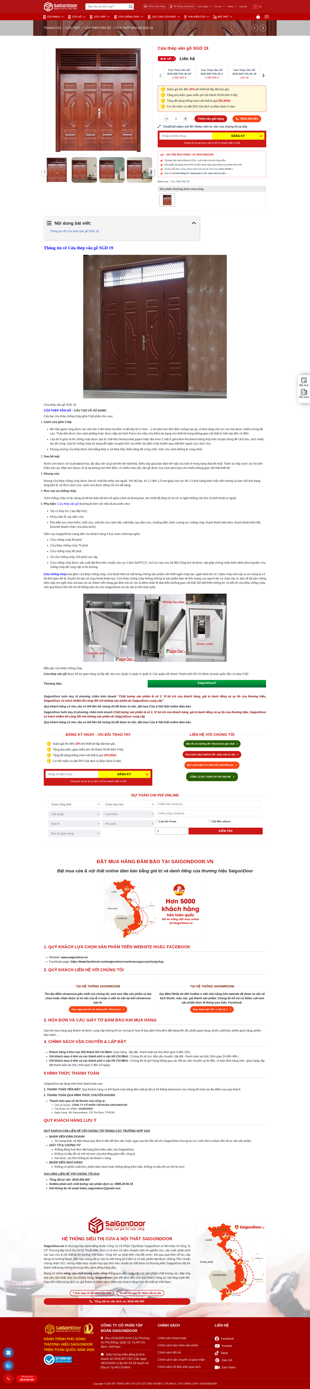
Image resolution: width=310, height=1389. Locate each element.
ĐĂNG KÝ (238, 135)
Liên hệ (243, 6)
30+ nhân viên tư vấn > (215, 173)
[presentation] (45, 172)
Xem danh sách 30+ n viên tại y (210, 1009)
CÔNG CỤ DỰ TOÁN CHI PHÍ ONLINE (211, 776)
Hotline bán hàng (156, 6)
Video (230, 6)
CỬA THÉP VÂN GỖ (57, 410)
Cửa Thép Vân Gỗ (97, 27)
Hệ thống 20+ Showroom (188, 173)
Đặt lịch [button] (304, 385)
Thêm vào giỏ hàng (211, 118)
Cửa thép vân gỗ (68, 503)
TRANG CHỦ (52, 27)
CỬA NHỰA (53, 16)
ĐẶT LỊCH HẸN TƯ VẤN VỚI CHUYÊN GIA (210, 765)
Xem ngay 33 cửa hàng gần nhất (93, 1293)
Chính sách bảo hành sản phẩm (178, 1345)
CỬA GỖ (77, 16)
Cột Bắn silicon (221, 821)
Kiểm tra (226, 831)
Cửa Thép (100, 16)
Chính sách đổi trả (169, 1352)
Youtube (227, 1345)
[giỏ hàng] (258, 17)
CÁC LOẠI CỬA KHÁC (164, 16)
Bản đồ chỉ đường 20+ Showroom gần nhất (210, 743)
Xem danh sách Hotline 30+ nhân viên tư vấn (210, 754)
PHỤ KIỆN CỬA (196, 16)
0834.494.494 (249, 118)
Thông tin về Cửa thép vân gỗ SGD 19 (74, 231)
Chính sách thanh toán (172, 1338)
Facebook (227, 1338)
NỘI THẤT (223, 16)
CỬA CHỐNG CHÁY (129, 16)
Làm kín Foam (167, 821)
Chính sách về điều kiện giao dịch (179, 1366)
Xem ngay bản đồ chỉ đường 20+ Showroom (97, 1009)
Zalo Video (229, 1367)
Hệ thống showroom (183, 6)
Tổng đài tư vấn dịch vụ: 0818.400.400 (119, 1301)
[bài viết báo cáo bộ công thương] (69, 1359)
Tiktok (224, 1353)
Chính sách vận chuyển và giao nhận (181, 1359)
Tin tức (218, 6)
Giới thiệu (203, 6)
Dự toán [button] (304, 397)
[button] (8, 1353)
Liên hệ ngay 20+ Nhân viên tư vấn (142, 1293)
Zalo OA (227, 1360)
